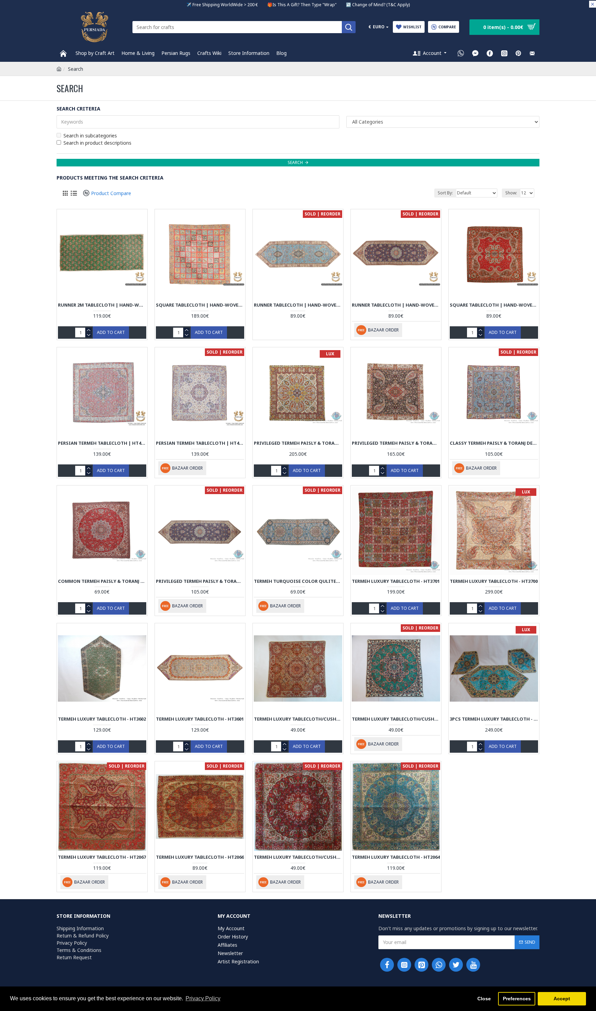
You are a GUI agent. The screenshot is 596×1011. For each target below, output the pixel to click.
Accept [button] (562, 998)
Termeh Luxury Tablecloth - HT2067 (102, 857)
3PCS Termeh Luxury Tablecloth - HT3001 (494, 719)
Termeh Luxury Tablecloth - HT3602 (102, 719)
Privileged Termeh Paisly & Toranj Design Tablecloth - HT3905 (396, 443)
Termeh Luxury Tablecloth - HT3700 (494, 581)
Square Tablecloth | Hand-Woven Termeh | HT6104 (200, 305)
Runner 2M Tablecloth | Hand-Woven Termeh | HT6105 (102, 305)
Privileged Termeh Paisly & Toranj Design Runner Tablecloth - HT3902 (200, 581)
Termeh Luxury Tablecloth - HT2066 (200, 857)
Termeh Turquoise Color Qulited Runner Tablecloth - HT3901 (298, 581)
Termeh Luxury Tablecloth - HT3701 (396, 581)
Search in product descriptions (97, 142)
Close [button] (484, 998)
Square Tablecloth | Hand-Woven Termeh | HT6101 (494, 305)
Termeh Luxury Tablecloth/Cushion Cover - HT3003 (298, 719)
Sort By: (445, 193)
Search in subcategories (90, 135)
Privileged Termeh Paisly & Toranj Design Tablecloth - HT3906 (298, 443)
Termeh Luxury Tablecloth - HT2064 (396, 857)
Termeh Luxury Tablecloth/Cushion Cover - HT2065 (298, 857)
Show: (511, 193)
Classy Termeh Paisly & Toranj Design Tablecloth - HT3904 (494, 443)
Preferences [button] (517, 998)
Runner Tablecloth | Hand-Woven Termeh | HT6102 (396, 305)
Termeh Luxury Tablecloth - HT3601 (200, 719)
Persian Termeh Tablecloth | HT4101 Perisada (200, 443)
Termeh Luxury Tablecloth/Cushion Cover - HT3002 (396, 719)
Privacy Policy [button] (203, 998)
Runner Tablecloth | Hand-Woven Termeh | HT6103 (298, 305)
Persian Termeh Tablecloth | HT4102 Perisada (102, 443)
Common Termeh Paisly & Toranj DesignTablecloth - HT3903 (102, 581)
